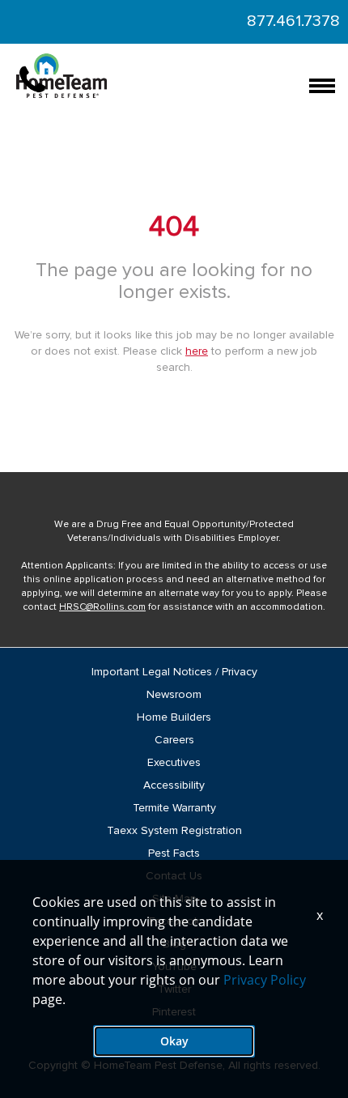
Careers (174, 740)
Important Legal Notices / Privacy (174, 672)
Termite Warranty (174, 808)
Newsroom (174, 694)
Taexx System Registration (174, 830)
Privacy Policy (264, 980)
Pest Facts (174, 853)
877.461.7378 (293, 21)
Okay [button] (174, 1041)
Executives (174, 762)
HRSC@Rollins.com (102, 607)
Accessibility (174, 785)
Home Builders (174, 717)
